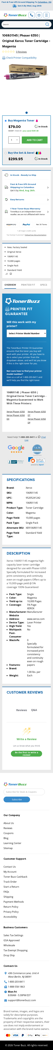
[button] (37, 461)
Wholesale (9, 945)
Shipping (8, 896)
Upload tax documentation (35, 235)
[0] (39, 15)
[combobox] (26, 24)
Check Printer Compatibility (21, 57)
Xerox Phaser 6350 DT (37, 413)
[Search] (47, 24)
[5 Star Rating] (16, 449)
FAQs (6, 891)
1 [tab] (26, 113)
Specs (43, 285)
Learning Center (12, 843)
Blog (6, 838)
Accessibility (10, 916)
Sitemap (8, 848)
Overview (10, 284)
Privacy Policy (11, 911)
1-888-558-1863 (16, 986)
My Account (10, 871)
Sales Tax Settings (13, 935)
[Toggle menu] (46, 15)
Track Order (10, 881)
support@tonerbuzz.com (22, 1000)
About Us (9, 823)
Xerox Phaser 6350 (16, 411)
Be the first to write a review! (26, 753)
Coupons (9, 833)
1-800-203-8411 (16, 981)
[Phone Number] (32, 15)
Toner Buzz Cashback (15, 876)
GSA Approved (12, 940)
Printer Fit (28, 285)
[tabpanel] (26, 86)
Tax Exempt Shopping (16, 950)
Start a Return (11, 886)
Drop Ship (9, 955)
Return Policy (11, 906)
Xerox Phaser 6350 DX (16, 417)
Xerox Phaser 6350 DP (37, 421)
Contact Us (10, 866)
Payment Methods (14, 901)
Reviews (8, 828)
